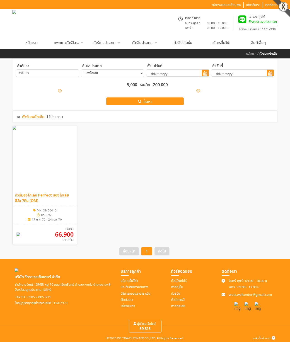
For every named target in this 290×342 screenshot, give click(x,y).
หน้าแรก (251, 53)
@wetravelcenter (263, 21)
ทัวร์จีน (175, 293)
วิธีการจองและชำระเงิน (135, 293)
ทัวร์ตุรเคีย (178, 306)
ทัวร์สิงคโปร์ (179, 281)
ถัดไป (162, 251)
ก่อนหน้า (129, 251)
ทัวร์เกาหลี (178, 300)
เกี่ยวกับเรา (128, 306)
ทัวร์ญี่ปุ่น (177, 287)
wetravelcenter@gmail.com (250, 294)
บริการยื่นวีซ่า (129, 281)
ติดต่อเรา (127, 300)
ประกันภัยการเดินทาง (134, 287)
